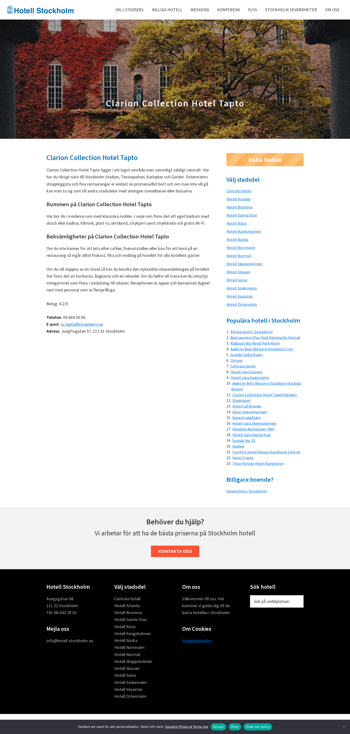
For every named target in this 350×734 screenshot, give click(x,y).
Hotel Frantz (243, 457)
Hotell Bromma (239, 207)
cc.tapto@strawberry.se (82, 324)
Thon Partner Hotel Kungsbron (258, 463)
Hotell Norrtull (238, 255)
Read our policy (258, 727)
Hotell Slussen (238, 271)
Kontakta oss (175, 551)
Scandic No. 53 (243, 440)
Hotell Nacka (237, 239)
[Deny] (344, 726)
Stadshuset (241, 400)
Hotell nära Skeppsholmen (254, 423)
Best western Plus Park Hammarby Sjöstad (265, 337)
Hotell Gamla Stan (241, 215)
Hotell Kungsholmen (243, 231)
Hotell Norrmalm (240, 247)
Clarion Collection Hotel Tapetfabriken (264, 394)
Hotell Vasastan (239, 296)
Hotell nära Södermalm (249, 377)
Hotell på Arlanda (246, 406)
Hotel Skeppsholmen (249, 411)
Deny (235, 727)
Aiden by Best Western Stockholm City (262, 348)
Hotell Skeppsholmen (244, 263)
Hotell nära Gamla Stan (251, 434)
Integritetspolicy (197, 640)
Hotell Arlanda (238, 198)
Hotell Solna (236, 280)
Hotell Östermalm (241, 304)
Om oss (236, 360)
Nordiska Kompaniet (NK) (253, 429)
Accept (218, 727)
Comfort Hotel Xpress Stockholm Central (266, 452)
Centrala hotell (239, 190)
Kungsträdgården (246, 417)
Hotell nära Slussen (246, 371)
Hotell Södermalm (241, 288)
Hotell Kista (236, 223)
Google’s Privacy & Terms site (186, 727)
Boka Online (265, 160)
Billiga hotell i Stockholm (251, 331)
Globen (238, 446)
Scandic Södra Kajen (246, 354)
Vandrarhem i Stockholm (246, 491)
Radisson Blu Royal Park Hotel (255, 343)
